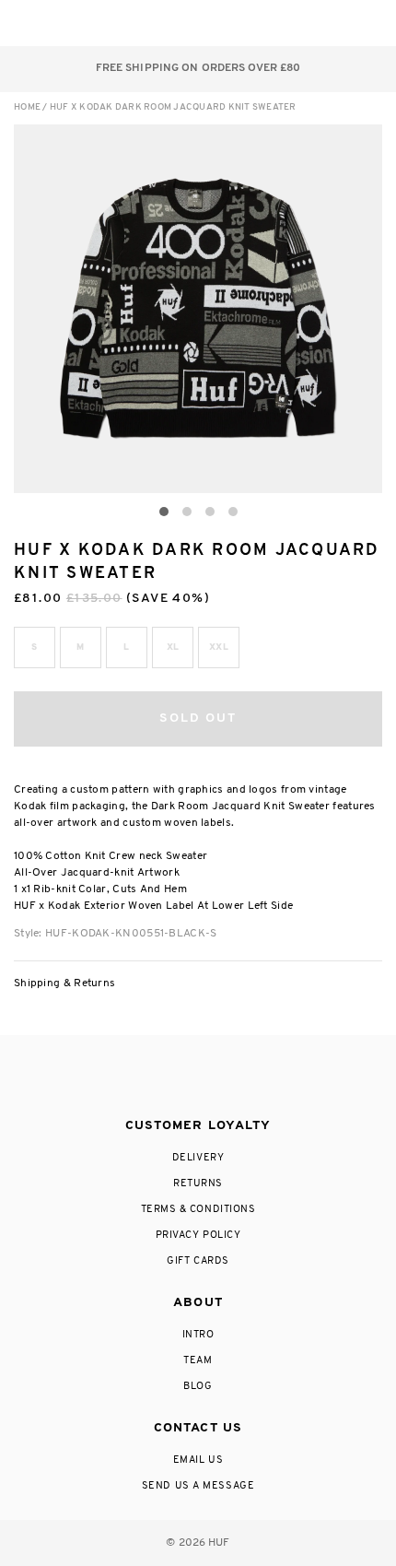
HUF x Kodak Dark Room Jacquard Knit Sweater (173, 107)
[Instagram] (121, 1077)
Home (27, 107)
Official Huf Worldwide (55, 22)
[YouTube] (270, 1077)
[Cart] (330, 23)
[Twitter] (197, 1077)
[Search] (256, 23)
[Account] (293, 23)
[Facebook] (158, 1077)
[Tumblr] (232, 1077)
